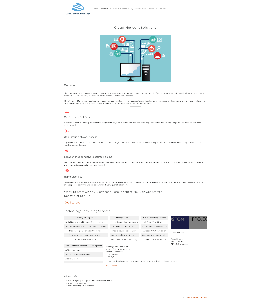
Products (113, 9)
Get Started (72, 202)
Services (103, 9)
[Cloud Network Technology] (78, 8)
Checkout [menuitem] (124, 9)
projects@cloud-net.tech (116, 266)
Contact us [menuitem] (152, 9)
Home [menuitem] (95, 9)
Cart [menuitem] (144, 9)
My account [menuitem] (136, 9)
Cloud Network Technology (197, 297)
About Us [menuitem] (162, 9)
